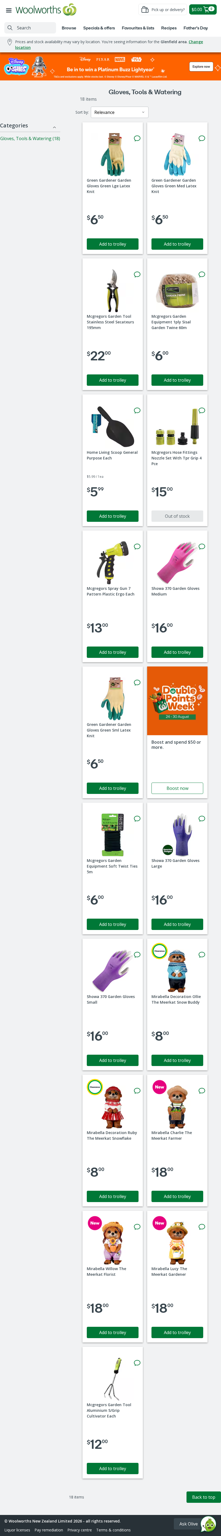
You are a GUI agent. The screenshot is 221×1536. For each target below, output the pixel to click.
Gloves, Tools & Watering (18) (30, 138)
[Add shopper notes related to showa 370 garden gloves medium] (202, 546)
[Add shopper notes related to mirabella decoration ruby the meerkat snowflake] (137, 1090)
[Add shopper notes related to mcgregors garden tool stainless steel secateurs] (137, 274)
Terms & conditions (113, 1529)
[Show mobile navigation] (10, 9)
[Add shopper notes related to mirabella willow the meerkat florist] (137, 1227)
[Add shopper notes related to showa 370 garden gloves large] (202, 818)
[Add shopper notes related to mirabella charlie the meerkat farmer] (202, 1090)
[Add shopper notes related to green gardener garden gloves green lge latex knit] (137, 138)
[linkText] (177, 732)
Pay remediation (48, 1529)
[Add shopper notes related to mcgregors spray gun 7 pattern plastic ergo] (137, 546)
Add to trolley (112, 244)
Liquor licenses (17, 1529)
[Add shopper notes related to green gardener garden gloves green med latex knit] (202, 138)
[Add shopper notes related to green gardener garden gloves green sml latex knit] (137, 682)
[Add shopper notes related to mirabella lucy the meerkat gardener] (202, 1227)
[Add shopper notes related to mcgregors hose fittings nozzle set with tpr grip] (202, 410)
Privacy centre (79, 1529)
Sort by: (82, 112)
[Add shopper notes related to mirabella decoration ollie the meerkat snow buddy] (202, 954)
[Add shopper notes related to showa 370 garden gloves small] (137, 954)
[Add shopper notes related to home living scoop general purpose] (137, 410)
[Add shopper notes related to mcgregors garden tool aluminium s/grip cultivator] (137, 1363)
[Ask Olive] (208, 1525)
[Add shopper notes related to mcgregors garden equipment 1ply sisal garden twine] (202, 274)
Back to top (203, 1497)
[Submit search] (9, 27)
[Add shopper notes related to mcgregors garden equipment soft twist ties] (137, 818)
